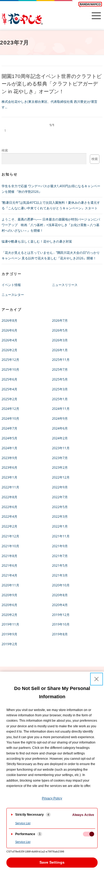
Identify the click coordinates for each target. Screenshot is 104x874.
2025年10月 (10, 369)
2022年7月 (60, 497)
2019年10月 (61, 624)
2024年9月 (60, 418)
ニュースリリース (65, 285)
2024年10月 (10, 418)
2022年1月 (60, 526)
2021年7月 (60, 556)
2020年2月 (9, 614)
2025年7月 (60, 369)
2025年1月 (60, 399)
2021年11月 (61, 536)
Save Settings (52, 862)
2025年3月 (60, 389)
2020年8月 (60, 595)
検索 (5, 150)
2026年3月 (60, 340)
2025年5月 (60, 379)
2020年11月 (10, 585)
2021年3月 (60, 575)
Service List (22, 823)
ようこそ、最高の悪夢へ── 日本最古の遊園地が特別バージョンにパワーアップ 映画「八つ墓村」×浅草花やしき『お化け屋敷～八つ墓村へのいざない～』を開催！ (51, 225)
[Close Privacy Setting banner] (96, 679)
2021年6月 (9, 565)
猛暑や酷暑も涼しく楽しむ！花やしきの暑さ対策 (37, 241)
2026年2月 (9, 350)
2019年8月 (60, 634)
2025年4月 (9, 389)
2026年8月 (9, 320)
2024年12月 (10, 408)
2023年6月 (9, 467)
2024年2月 (60, 438)
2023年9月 (9, 458)
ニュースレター (13, 294)
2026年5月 (60, 330)
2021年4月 (9, 575)
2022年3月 (60, 516)
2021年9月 (60, 546)
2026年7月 (60, 320)
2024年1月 (9, 448)
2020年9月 (9, 595)
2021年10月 (10, 546)
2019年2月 (9, 644)
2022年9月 (60, 487)
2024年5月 (9, 438)
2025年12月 (10, 359)
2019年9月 (9, 634)
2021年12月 (10, 536)
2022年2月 (9, 526)
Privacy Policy (52, 798)
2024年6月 (60, 428)
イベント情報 (11, 285)
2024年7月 (9, 428)
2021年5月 (60, 565)
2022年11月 (10, 487)
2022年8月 (9, 497)
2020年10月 (61, 585)
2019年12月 (61, 614)
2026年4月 (9, 340)
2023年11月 (61, 448)
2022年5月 (60, 507)
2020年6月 (9, 605)
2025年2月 (9, 399)
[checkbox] (88, 834)
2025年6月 (9, 379)
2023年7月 (60, 458)
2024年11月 (61, 408)
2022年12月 (61, 477)
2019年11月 (10, 624)
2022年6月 (9, 507)
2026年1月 (60, 350)
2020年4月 (60, 605)
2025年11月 (61, 359)
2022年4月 (9, 516)
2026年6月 (9, 330)
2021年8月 (9, 556)
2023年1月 (9, 477)
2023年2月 (60, 467)
